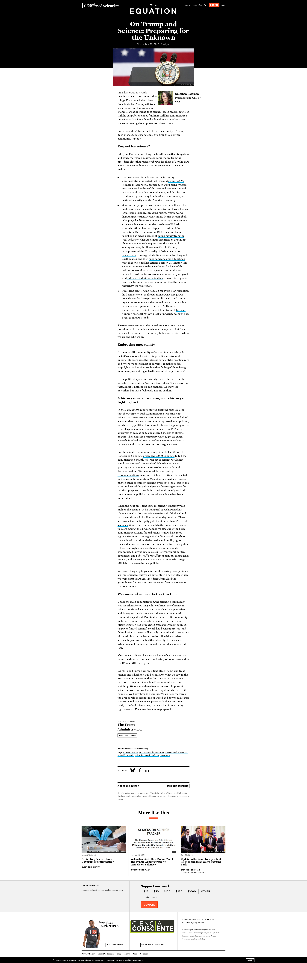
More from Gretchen (177, 786)
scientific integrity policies (147, 755)
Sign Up (188, 5)
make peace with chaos (157, 701)
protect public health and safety (166, 298)
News (127, 954)
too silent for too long (135, 605)
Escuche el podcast (152, 945)
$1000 (192, 891)
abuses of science (130, 752)
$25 (146, 891)
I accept (250, 960)
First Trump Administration (151, 752)
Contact (144, 954)
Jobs (135, 954)
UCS (102, 890)
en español (197, 5)
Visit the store (114, 945)
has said (181, 310)
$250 (179, 891)
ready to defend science (131, 705)
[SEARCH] (205, 5)
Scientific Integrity (126, 755)
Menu (223, 5)
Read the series (127, 735)
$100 (167, 891)
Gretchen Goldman (190, 870)
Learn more (138, 960)
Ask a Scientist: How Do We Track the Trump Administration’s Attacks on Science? (152, 862)
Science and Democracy (137, 749)
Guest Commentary (91, 867)
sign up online (197, 923)
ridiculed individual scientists (145, 278)
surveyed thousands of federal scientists (153, 463)
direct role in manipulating (154, 220)
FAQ (119, 954)
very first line (140, 188)
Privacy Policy (88, 954)
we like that (138, 367)
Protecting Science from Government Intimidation (98, 860)
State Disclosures (106, 954)
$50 (156, 891)
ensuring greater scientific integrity (157, 582)
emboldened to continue (151, 686)
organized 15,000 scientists (158, 455)
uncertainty (165, 755)
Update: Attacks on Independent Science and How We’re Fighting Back (201, 862)
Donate (214, 5)
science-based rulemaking (176, 752)
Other (205, 891)
